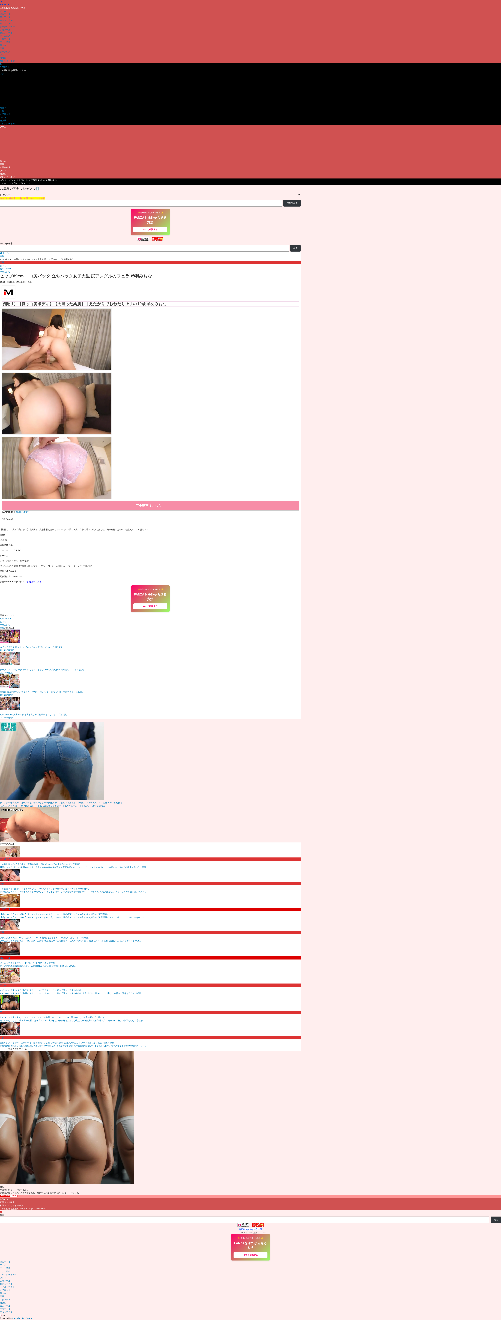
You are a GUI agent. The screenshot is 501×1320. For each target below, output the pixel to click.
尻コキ (3, 45)
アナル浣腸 (5, 42)
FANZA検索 (292, 203)
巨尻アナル (5, 39)
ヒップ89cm (5, 269)
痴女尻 (3, 58)
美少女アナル (6, 20)
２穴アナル (5, 14)
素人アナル (5, 23)
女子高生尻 (5, 51)
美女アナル (5, 17)
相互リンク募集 (7, 1202)
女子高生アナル (7, 26)
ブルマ (3, 55)
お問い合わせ (6, 1199)
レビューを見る (34, 582)
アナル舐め (5, 36)
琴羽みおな (5, 272)
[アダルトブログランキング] (143, 240)
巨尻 (2, 48)
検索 (295, 248)
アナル (3, 11)
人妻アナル (5, 30)
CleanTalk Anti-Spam (22, 1318)
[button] (250, 1315)
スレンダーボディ (8, 61)
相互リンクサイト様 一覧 (11, 1205)
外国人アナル (6, 33)
